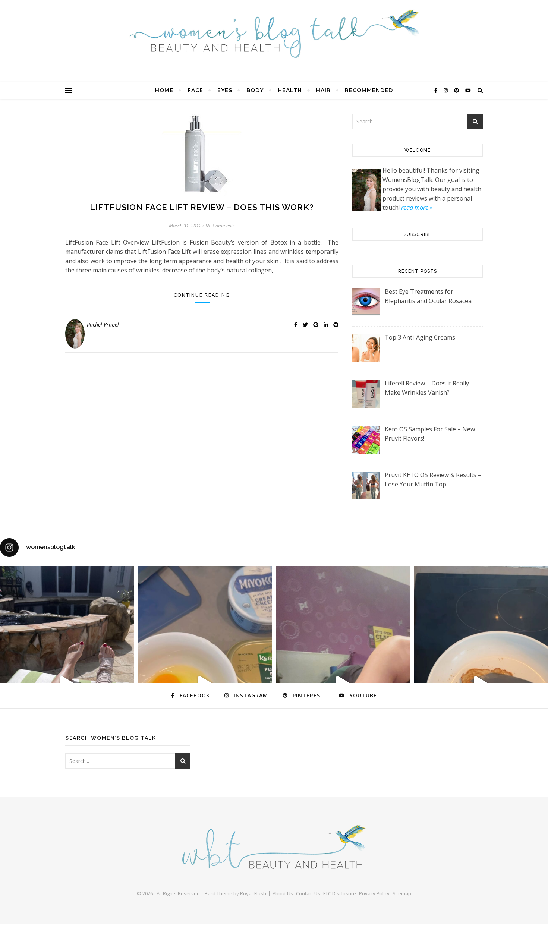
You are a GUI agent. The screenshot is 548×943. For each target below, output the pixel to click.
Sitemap (402, 893)
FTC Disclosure (339, 893)
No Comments (220, 225)
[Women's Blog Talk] (274, 33)
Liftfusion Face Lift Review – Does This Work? (202, 207)
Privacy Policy (374, 893)
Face (195, 90)
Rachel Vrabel (103, 324)
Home (164, 90)
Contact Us (308, 893)
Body (255, 90)
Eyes (224, 90)
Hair (323, 90)
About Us (283, 893)
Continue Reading (202, 294)
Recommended (369, 90)
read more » (416, 208)
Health (290, 90)
